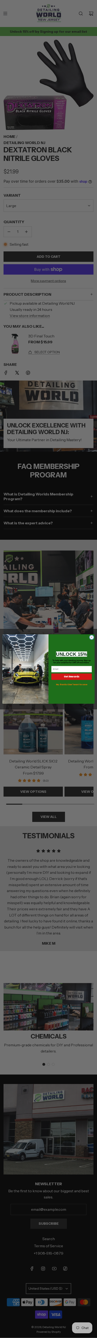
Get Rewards (71, 676)
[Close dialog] (91, 637)
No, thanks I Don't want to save (71, 684)
